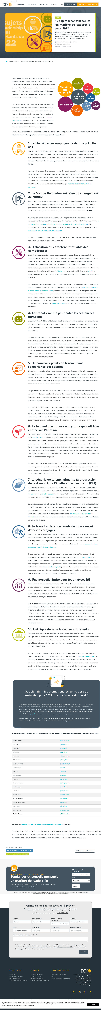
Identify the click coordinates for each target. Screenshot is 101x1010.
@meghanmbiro (64, 791)
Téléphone (73, 918)
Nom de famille (37, 918)
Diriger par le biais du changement (61, 978)
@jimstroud (63, 779)
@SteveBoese (63, 806)
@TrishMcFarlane (65, 814)
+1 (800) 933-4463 (62, 913)
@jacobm (62, 767)
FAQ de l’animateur (15, 978)
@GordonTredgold (65, 764)
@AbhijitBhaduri (64, 741)
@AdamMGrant (64, 744)
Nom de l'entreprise (76, 927)
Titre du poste (55, 927)
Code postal (36, 927)
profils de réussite (58, 304)
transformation (37, 438)
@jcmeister (63, 775)
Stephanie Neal (66, 46)
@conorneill (63, 748)
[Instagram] (85, 992)
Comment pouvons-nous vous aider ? (25, 935)
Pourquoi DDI (43, 4)
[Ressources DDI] (90, 992)
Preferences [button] (31, 1005)
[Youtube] (79, 992)
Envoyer (75, 886)
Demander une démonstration (88, 4)
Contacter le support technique (40, 980)
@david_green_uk (65, 756)
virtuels (59, 271)
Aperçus (53, 4)
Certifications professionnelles (19, 980)
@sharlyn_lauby (64, 794)
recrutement (32, 494)
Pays (73, 878)
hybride (90, 271)
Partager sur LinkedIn (85, 851)
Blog (53, 976)
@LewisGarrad (64, 787)
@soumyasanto (64, 798)
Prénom (15, 918)
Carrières (12, 974)
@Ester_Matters (64, 760)
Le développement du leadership (17, 854)
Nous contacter (70, 4)
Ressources (12, 61)
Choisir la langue (10, 1)
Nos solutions (32, 4)
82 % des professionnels (86, 656)
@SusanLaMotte (64, 810)
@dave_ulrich (63, 752)
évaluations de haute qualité (50, 567)
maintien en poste (47, 494)
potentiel (86, 557)
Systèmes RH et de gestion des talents (19, 850)
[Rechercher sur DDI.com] (62, 4)
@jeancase (63, 771)
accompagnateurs (32, 714)
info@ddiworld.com (37, 978)
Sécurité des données (16, 976)
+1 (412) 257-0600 (36, 976)
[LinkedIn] (74, 992)
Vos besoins (20, 4)
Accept (93, 1004)
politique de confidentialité (64, 947)
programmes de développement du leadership (45, 231)
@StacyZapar (63, 802)
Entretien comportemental (59, 974)
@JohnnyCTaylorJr (65, 783)
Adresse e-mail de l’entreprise (77, 870)
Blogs (17, 61)
